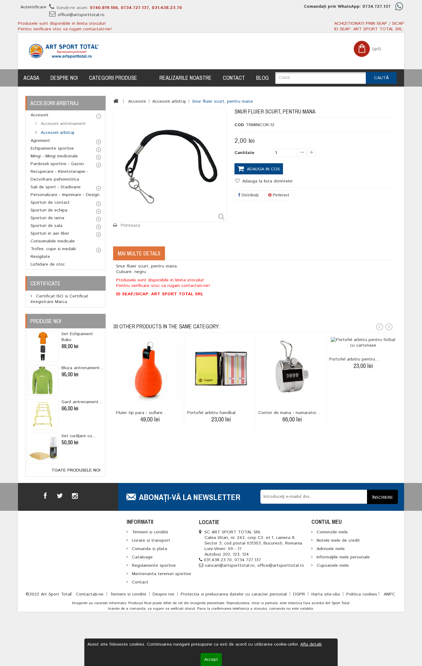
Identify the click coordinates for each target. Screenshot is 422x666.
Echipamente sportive (52, 148)
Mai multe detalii (139, 253)
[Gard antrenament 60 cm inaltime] (42, 414)
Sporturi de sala (46, 226)
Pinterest (280, 195)
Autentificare (33, 7)
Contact (234, 78)
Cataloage (142, 557)
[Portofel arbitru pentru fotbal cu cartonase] (363, 342)
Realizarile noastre (185, 78)
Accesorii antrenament (62, 124)
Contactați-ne (90, 594)
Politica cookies (361, 594)
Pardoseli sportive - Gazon (57, 164)
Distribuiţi (249, 195)
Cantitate (244, 153)
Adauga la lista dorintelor (267, 181)
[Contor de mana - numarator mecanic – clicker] (292, 369)
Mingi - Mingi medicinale (54, 156)
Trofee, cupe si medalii (53, 249)
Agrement (40, 141)
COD (239, 125)
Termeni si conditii (129, 594)
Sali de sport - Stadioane (56, 187)
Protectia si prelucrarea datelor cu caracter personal (234, 594)
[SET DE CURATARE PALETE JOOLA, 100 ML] (42, 448)
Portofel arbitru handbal (211, 413)
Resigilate (40, 257)
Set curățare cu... (78, 436)
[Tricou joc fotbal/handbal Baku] (42, 346)
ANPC (389, 594)
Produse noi (45, 321)
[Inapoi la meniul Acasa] (116, 101)
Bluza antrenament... (82, 368)
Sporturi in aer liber (50, 233)
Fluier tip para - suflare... (141, 413)
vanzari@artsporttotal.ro (230, 565)
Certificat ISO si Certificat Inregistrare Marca (59, 299)
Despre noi (64, 78)
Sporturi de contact (50, 202)
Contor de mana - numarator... (288, 413)
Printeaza (130, 225)
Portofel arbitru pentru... (354, 359)
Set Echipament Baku (77, 337)
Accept (211, 659)
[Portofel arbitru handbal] (221, 369)
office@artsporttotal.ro (81, 15)
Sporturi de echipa (49, 210)
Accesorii (39, 115)
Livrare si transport (151, 540)
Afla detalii (311, 644)
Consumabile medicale (53, 241)
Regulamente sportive (154, 565)
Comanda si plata (149, 549)
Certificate (45, 283)
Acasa (31, 78)
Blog (262, 78)
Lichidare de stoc (48, 264)
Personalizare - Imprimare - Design (65, 195)
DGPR (299, 594)
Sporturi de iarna (47, 218)
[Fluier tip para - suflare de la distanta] (150, 369)
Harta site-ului (326, 594)
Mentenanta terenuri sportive (161, 574)
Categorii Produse (113, 78)
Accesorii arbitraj (56, 133)
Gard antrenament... (81, 402)
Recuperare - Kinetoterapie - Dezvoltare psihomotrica (59, 175)
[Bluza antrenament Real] (42, 380)
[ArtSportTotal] (64, 51)
